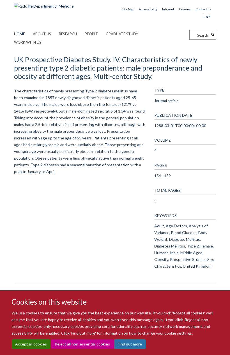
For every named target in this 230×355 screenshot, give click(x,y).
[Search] (213, 35)
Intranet (168, 9)
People (91, 34)
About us (42, 34)
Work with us (27, 42)
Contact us (203, 9)
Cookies (185, 9)
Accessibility (148, 9)
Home (19, 34)
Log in (207, 16)
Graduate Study (122, 34)
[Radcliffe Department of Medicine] (43, 4)
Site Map (128, 9)
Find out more (130, 344)
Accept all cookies (31, 344)
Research (68, 34)
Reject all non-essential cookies (82, 344)
